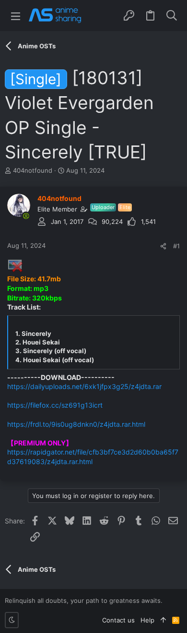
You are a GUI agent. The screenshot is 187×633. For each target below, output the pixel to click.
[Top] (163, 620)
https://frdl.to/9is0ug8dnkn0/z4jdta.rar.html (76, 424)
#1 (176, 246)
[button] (15, 15)
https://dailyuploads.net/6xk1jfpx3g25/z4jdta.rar (84, 386)
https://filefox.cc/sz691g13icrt (55, 405)
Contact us (118, 620)
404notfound (32, 170)
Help (147, 620)
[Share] (163, 246)
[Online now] (26, 215)
